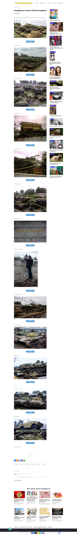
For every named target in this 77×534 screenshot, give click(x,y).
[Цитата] (25, 477)
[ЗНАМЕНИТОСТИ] (52, 60)
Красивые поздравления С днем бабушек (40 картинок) (44, 517)
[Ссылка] (28, 477)
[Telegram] (20, 460)
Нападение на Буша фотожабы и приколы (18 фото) (55, 88)
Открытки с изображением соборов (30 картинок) (19, 517)
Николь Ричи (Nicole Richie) (55, 115)
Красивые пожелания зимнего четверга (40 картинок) (31, 517)
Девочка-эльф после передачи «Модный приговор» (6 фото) (56, 48)
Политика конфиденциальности (40, 527)
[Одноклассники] (17, 460)
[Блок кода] (26, 477)
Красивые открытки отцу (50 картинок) (31, 500)
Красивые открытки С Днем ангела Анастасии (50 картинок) (44, 500)
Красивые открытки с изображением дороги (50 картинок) (57, 517)
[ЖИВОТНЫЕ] (56, 161)
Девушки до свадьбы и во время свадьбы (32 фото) (55, 78)
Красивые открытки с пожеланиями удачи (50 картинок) (19, 500)
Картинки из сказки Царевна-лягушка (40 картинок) (56, 177)
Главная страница (17, 7)
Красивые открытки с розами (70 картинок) (57, 500)
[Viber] (22, 460)
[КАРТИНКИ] (54, 18)
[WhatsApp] (24, 460)
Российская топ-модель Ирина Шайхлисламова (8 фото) (55, 63)
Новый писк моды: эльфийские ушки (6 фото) (55, 33)
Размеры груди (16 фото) (55, 20)
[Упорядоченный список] (23, 477)
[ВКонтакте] (15, 460)
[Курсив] (19, 477)
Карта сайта (50, 527)
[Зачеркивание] (21, 477)
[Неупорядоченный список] (24, 477)
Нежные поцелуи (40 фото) (56, 126)
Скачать (30, 41)
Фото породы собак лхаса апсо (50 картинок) (55, 164)
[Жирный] (18, 477)
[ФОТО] (56, 124)
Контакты (16, 527)
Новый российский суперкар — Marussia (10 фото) (56, 102)
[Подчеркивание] (20, 477)
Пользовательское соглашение (25, 527)
